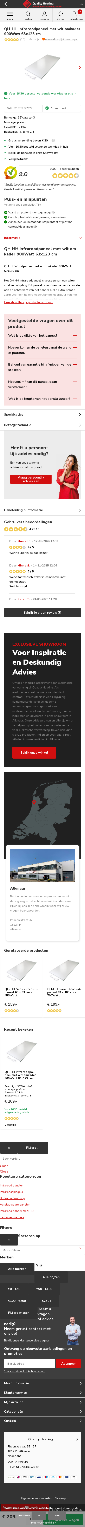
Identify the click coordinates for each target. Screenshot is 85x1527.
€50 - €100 (44, 1289)
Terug (5, 4)
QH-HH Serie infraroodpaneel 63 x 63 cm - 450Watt (22, 992)
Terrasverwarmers (12, 1217)
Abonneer (68, 1364)
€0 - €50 (14, 1289)
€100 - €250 (17, 1301)
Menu (10, 19)
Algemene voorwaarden (36, 1498)
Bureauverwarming (12, 1198)
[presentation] (77, 68)
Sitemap (60, 1498)
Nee (57, 1515)
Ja (39, 1515)
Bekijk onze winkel (34, 753)
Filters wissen (19, 1313)
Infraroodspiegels (11, 1192)
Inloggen (44, 19)
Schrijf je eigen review (41, 613)
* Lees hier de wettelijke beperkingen (24, 1371)
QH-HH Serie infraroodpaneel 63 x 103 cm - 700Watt (64, 992)
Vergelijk (34, 39)
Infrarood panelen (12, 1185)
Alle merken (17, 1269)
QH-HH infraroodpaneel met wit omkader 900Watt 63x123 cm (20, 1075)
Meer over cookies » (43, 1522)
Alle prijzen (51, 1277)
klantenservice (29, 1340)
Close (4, 1166)
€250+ (46, 1301)
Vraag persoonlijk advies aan (31, 479)
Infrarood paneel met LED (17, 1211)
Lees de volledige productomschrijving (29, 302)
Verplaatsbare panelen (15, 1205)
